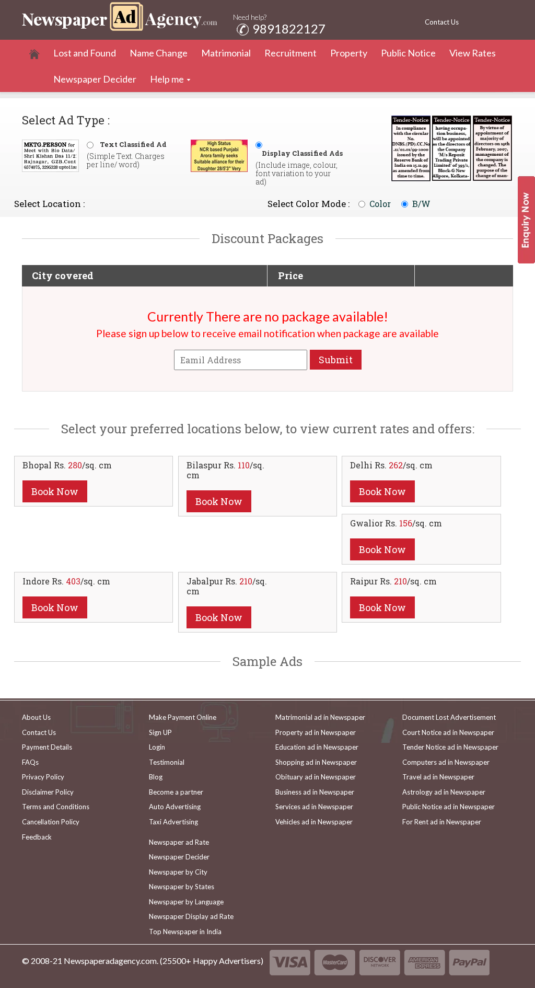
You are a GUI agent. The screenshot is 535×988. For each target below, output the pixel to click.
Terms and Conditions (55, 806)
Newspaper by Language (186, 902)
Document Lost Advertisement (449, 717)
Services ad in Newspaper (314, 806)
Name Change (159, 53)
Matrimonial (226, 53)
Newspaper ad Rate (179, 842)
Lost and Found (84, 53)
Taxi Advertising (173, 822)
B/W (421, 204)
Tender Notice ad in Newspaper (450, 747)
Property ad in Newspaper (315, 732)
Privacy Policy (43, 777)
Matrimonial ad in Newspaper (320, 717)
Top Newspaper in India (185, 931)
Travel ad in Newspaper (438, 777)
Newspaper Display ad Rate (191, 916)
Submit (336, 359)
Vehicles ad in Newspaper (314, 822)
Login (157, 747)
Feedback (37, 837)
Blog (155, 777)
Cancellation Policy (50, 822)
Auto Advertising (175, 806)
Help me (167, 79)
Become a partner (176, 792)
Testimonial (166, 762)
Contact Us (442, 22)
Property (348, 53)
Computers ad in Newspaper (446, 762)
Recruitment (290, 53)
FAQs (30, 762)
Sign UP (160, 732)
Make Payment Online (182, 717)
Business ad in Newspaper (314, 792)
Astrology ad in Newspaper (443, 792)
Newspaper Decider (94, 79)
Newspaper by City (178, 872)
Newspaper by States (181, 886)
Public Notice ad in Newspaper (448, 806)
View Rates (472, 53)
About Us (36, 717)
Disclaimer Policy (48, 792)
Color (380, 204)
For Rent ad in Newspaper (441, 822)
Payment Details (47, 747)
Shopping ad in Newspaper (316, 762)
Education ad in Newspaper (316, 747)
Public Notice (408, 53)
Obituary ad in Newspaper (315, 777)
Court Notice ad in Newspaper (448, 732)
